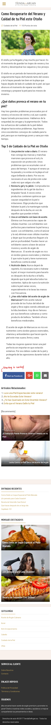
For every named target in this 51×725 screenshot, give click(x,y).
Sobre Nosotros (7, 670)
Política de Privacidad (9, 688)
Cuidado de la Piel (10, 26)
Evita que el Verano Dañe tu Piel (19, 403)
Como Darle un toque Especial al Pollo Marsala (19, 495)
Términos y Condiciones (10, 691)
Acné (3, 623)
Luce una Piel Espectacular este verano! (23, 393)
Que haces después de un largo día (14, 506)
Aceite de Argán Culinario (11, 618)
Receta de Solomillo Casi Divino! (13, 502)
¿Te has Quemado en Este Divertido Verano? (25, 400)
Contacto (4, 674)
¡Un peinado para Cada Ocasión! (13, 499)
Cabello (4, 635)
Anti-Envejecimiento (9, 629)
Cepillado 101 (6, 509)
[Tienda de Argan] (25, 3)
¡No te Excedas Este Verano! (17, 396)
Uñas (3, 646)
